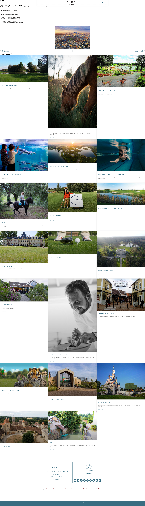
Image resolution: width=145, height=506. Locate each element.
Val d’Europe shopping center (106, 313)
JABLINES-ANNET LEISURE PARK (59, 166)
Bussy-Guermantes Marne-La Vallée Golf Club (110, 208)
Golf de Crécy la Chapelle (56, 257)
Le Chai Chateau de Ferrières (105, 270)
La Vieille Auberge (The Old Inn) (58, 354)
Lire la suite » (52, 137)
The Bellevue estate (7, 304)
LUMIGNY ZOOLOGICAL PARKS (10, 390)
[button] (78, 480)
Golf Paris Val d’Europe (56, 215)
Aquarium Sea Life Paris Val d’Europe (11, 174)
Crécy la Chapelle (54, 442)
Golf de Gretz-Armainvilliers (9, 85)
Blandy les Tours (6, 446)
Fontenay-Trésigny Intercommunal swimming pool (111, 174)
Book (57, 2)
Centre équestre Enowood (56, 130)
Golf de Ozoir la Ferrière (8, 266)
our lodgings (50, 2)
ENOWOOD (5, 222)
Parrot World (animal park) (57, 399)
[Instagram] (104, 2)
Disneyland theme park (104, 402)
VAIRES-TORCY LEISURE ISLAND (107, 90)
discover (87, 2)
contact (94, 2)
